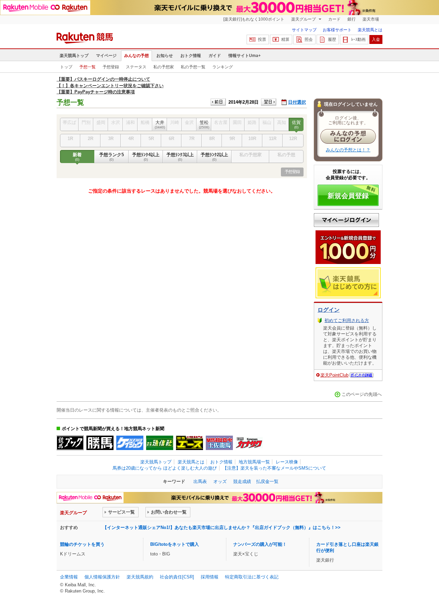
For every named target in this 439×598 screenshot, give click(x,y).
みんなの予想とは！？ (348, 149)
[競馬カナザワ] (249, 443)
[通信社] (159, 443)
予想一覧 (87, 67)
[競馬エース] (189, 443)
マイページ (106, 55)
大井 (160, 124)
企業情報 (69, 576)
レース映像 (287, 461)
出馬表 (200, 481)
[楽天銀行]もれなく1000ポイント (253, 19)
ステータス (136, 67)
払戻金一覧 (267, 481)
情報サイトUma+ (244, 55)
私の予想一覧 (193, 67)
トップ (66, 67)
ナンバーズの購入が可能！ (260, 544)
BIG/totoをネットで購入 (174, 544)
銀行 (351, 19)
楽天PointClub (334, 375)
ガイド (215, 55)
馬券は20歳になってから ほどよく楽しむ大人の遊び (164, 468)
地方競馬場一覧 (254, 461)
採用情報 (209, 576)
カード (334, 19)
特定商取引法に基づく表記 (251, 576)
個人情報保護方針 (102, 576)
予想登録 (111, 67)
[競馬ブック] (70, 443)
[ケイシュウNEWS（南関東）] (129, 443)
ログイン (329, 310)
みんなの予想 (136, 55)
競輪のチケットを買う (82, 544)
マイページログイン (346, 220)
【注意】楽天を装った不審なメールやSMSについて (274, 468)
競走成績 (242, 481)
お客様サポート (337, 29)
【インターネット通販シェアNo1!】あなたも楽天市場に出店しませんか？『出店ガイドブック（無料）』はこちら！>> (222, 527)
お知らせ (164, 55)
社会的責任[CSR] (177, 576)
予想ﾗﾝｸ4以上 (145, 156)
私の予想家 (163, 67)
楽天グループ (304, 19)
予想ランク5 (111, 156)
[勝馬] (100, 443)
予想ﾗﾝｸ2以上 (214, 156)
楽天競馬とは (370, 29)
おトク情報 (190, 55)
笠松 (204, 124)
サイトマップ (304, 29)
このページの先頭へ (362, 394)
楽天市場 (371, 19)
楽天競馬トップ (74, 55)
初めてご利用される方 (346, 320)
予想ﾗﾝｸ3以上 (180, 156)
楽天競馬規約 (140, 576)
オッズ (220, 481)
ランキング (222, 67)
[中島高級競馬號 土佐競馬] (219, 443)
